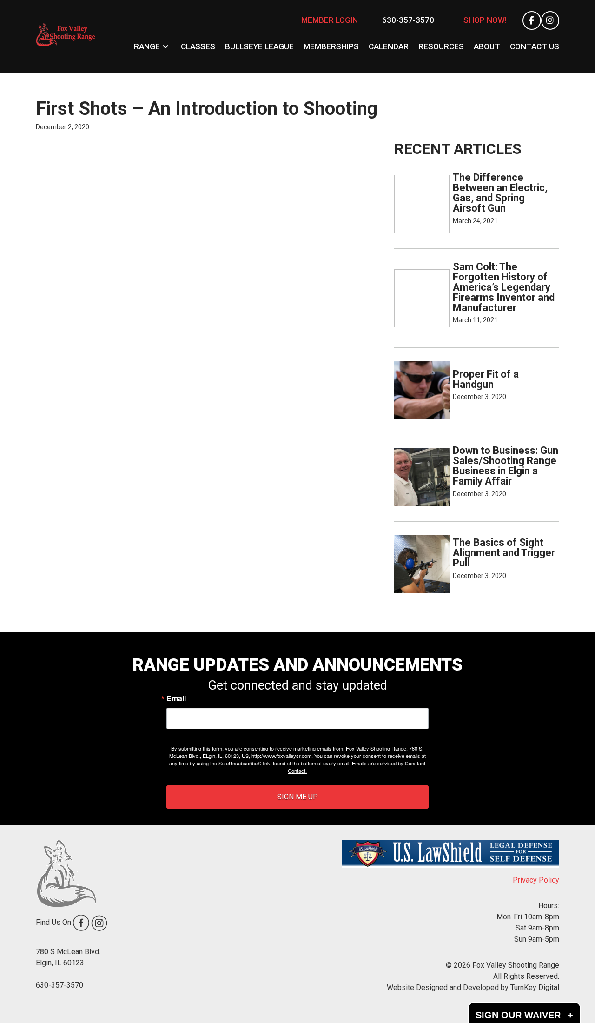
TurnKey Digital (534, 987)
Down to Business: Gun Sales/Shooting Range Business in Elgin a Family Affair (505, 466)
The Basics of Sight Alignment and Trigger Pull (504, 553)
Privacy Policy (536, 880)
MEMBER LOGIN (329, 20)
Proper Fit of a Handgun (486, 379)
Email (176, 698)
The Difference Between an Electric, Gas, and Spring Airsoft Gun (500, 193)
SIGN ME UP (297, 796)
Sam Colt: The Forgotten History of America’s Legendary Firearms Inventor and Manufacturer (504, 287)
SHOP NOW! (485, 20)
